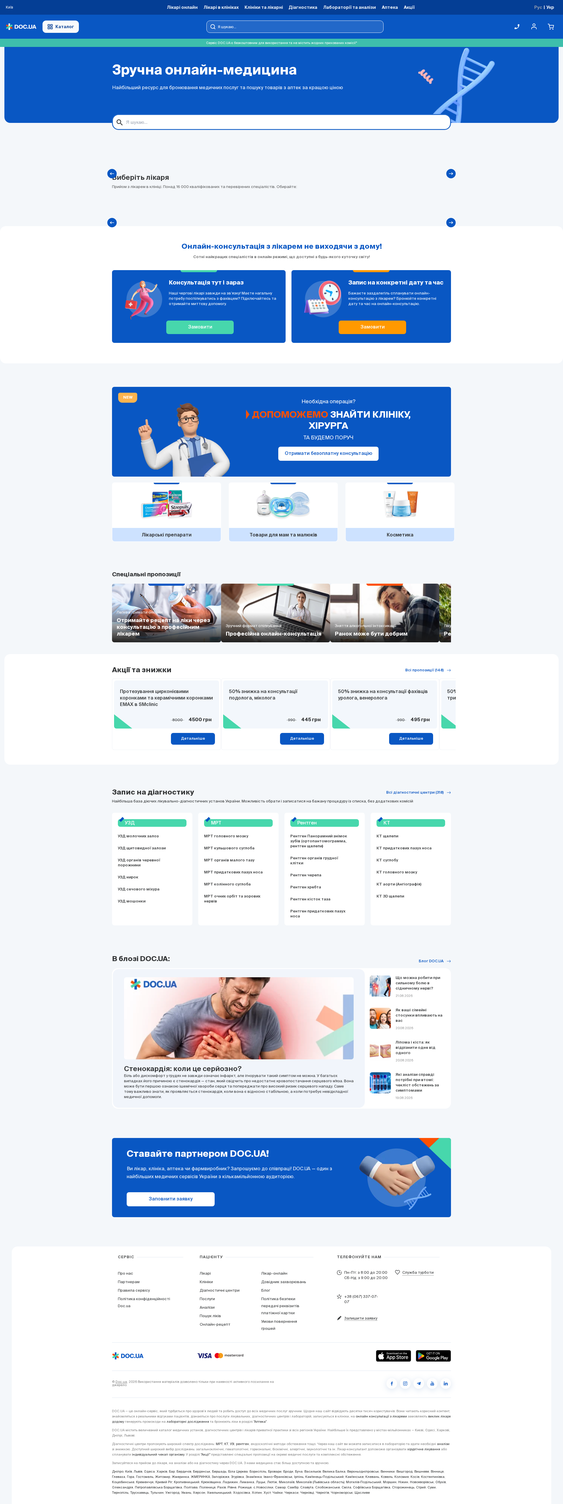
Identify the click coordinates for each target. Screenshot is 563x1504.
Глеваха (118, 1476)
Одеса (149, 1471)
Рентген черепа (305, 875)
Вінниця (437, 1471)
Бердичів (184, 1471)
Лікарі (205, 1273)
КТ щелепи (387, 836)
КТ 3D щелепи (390, 896)
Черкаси (291, 1492)
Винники (388, 1471)
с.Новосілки (263, 1487)
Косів (415, 1476)
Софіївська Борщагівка (371, 1487)
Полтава (191, 1487)
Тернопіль (120, 1492)
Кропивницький (186, 1482)
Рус (538, 7)
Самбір (293, 1487)
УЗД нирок (128, 877)
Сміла (346, 1487)
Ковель (387, 1476)
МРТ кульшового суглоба (229, 848)
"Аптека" (260, 1421)
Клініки (206, 1282)
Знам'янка (254, 1476)
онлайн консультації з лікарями (381, 1416)
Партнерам (129, 1282)
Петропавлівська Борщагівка (158, 1487)
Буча (299, 1471)
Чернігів (322, 1492)
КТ (226, 1444)
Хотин (257, 1492)
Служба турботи (418, 1272)
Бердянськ (201, 1471)
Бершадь (219, 1471)
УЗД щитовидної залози (142, 848)
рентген (242, 1444)
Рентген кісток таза (310, 899)
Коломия (401, 1476)
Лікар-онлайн (274, 1273)
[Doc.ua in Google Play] (433, 1356)
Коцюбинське (123, 1482)
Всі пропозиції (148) (424, 670)
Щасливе (362, 1492)
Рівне (232, 1487)
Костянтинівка (433, 1476)
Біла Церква (238, 1471)
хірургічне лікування (423, 1449)
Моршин (389, 1482)
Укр (550, 7)
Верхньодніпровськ (363, 1471)
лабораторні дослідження (188, 1421)
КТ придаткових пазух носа (404, 848)
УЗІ (232, 1444)
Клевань (372, 1476)
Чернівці (307, 1492)
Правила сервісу (134, 1290)
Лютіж (272, 1482)
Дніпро (117, 1471)
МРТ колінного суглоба (227, 884)
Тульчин (157, 1492)
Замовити (200, 327)
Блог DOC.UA (431, 961)
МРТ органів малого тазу (229, 860)
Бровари (275, 1471)
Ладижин (230, 1482)
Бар (172, 1471)
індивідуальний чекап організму (158, 1454)
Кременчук (145, 1482)
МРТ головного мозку (226, 836)
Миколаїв (286, 1482)
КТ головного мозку (397, 872)
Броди (288, 1471)
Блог (265, 1290)
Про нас (125, 1273)
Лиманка (247, 1482)
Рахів (221, 1487)
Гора (130, 1476)
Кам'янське (354, 1476)
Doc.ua (121, 1381)
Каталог (64, 26)
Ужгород (172, 1492)
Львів (138, 1471)
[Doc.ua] (21, 26)
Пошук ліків (210, 1316)
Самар (280, 1487)
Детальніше (193, 739)
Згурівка (237, 1476)
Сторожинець (403, 1487)
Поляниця (207, 1487)
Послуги (207, 1299)
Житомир (162, 1476)
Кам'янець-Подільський (324, 1476)
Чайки (277, 1492)
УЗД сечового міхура (139, 889)
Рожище (245, 1487)
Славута (306, 1487)
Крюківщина (211, 1482)
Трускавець (139, 1492)
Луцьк (260, 1482)
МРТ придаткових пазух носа (233, 872)
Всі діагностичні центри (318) (415, 793)
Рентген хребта (305, 887)
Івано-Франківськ (278, 1476)
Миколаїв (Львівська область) (320, 1482)
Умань (186, 1492)
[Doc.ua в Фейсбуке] (391, 1383)
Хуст (267, 1492)
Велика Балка (334, 1471)
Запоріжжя (220, 1476)
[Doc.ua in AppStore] (393, 1356)
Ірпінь (298, 1476)
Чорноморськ (342, 1492)
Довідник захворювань (283, 1282)
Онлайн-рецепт (215, 1324)
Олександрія (122, 1487)
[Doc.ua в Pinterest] (445, 1383)
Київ (128, 1471)
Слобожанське (327, 1487)
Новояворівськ (422, 1482)
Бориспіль (258, 1471)
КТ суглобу (387, 860)
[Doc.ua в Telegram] (418, 1383)
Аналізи (207, 1307)
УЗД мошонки (131, 901)
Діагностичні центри (220, 1290)
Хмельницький (219, 1492)
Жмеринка (180, 1476)
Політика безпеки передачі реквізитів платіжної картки (280, 1306)
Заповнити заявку (171, 1199)
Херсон (199, 1492)
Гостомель (144, 1476)
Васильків (312, 1471)
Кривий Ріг (163, 1482)
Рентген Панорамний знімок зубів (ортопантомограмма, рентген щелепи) (318, 841)
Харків (162, 1471)
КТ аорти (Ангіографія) (399, 884)
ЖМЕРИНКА (200, 1476)
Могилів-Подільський (363, 1482)
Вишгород (404, 1471)
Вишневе (421, 1471)
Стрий (421, 1487)
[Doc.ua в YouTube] (432, 1383)
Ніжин (403, 1482)
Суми (432, 1487)
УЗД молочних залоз (138, 836)
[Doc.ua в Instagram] (405, 1383)
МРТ (219, 1444)
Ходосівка (241, 1492)
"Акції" (205, 1454)
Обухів (440, 1482)
